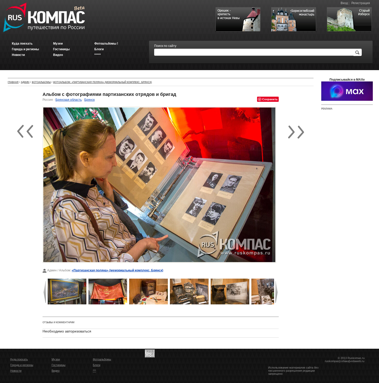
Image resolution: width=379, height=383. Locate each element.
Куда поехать (19, 359)
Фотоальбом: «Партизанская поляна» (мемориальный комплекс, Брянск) (102, 82)
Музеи (56, 359)
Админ (25, 82)
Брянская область (68, 100)
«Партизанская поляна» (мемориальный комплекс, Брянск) (117, 270)
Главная (13, 82)
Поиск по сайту (165, 46)
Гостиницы (58, 365)
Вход (344, 3)
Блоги (96, 365)
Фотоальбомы (41, 82)
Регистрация (360, 3)
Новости (15, 370)
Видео (56, 370)
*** (94, 370)
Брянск (89, 100)
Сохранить (270, 99)
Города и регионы (21, 365)
